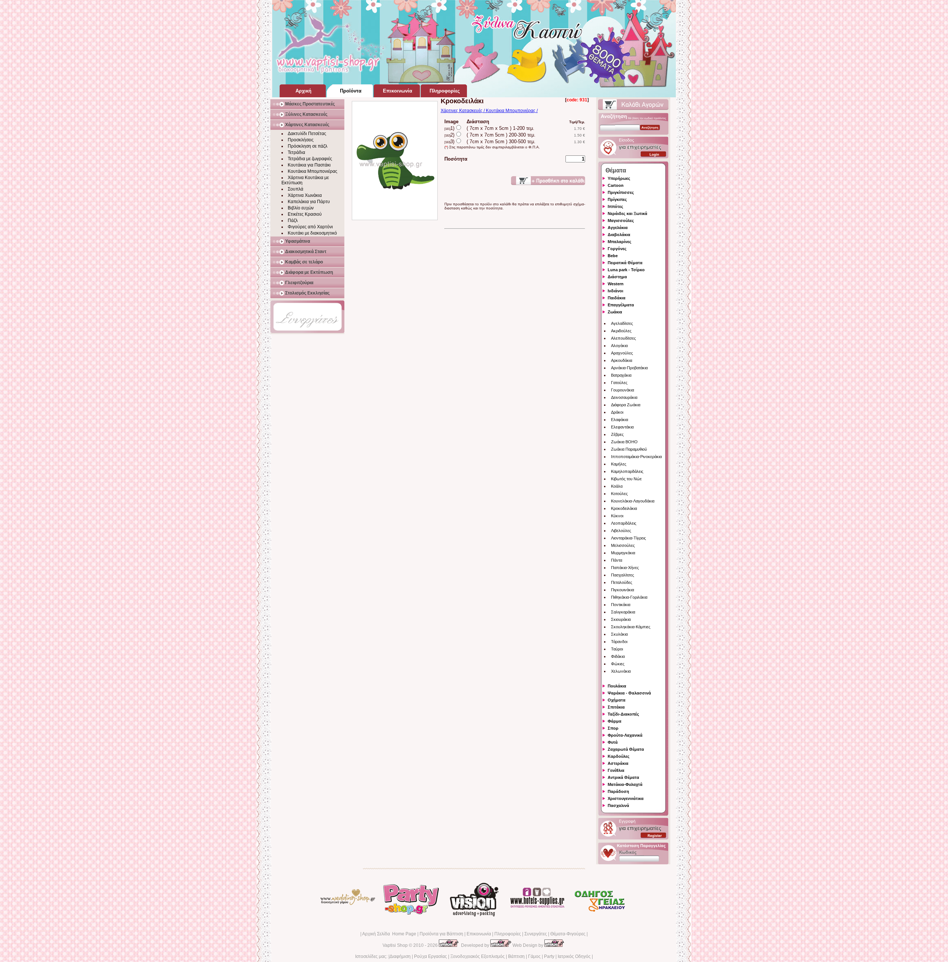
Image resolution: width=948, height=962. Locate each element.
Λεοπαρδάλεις (623, 523)
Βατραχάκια (621, 375)
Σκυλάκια (619, 634)
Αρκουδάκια (621, 360)
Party (549, 956)
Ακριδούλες (621, 331)
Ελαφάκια (619, 419)
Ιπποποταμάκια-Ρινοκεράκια (636, 456)
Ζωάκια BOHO (624, 442)
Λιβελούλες (621, 530)
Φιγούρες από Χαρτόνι (310, 226)
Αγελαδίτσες (622, 323)
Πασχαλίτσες (622, 575)
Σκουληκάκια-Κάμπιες (630, 627)
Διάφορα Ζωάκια (625, 405)
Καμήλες (618, 464)
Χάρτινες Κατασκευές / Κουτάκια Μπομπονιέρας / (489, 110)
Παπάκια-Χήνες (625, 567)
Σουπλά (295, 189)
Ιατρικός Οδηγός (574, 956)
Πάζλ (293, 220)
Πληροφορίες (507, 933)
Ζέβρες (617, 434)
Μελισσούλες (623, 545)
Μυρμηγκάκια (623, 553)
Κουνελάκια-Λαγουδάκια (632, 501)
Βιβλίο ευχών (301, 208)
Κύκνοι (617, 516)
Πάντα (616, 560)
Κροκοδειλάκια (624, 508)
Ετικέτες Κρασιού (305, 214)
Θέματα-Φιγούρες (567, 933)
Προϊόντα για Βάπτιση (441, 933)
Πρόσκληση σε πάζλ (307, 146)
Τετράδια (296, 152)
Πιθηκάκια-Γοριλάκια (629, 597)
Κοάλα (616, 486)
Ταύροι (617, 649)
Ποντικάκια (620, 604)
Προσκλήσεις (301, 139)
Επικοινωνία (479, 933)
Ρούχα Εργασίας (430, 956)
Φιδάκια (618, 656)
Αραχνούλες (622, 353)
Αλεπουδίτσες (623, 338)
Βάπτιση (516, 956)
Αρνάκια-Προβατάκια (629, 368)
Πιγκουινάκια (622, 590)
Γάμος (534, 956)
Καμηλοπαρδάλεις (627, 471)
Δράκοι (617, 412)
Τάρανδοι (619, 641)
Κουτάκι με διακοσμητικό (312, 233)
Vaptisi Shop (395, 945)
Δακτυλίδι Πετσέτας (307, 133)
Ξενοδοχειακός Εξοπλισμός (477, 956)
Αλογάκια (619, 345)
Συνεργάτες (535, 933)
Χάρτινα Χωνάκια (305, 195)
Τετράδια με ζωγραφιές (310, 158)
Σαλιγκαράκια (623, 612)
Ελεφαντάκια (622, 427)
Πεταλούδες (621, 582)
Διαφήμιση (400, 956)
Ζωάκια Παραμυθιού (629, 449)
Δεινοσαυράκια (624, 397)
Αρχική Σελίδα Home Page (389, 933)
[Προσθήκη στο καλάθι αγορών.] (548, 180)
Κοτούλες (619, 493)
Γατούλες (619, 382)
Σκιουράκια (621, 619)
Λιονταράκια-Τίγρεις (628, 538)
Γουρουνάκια (622, 390)
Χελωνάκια (621, 671)
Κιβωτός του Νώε (626, 479)
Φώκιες (617, 664)
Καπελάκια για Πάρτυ (309, 201)
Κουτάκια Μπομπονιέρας (312, 171)
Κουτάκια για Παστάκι (309, 165)
